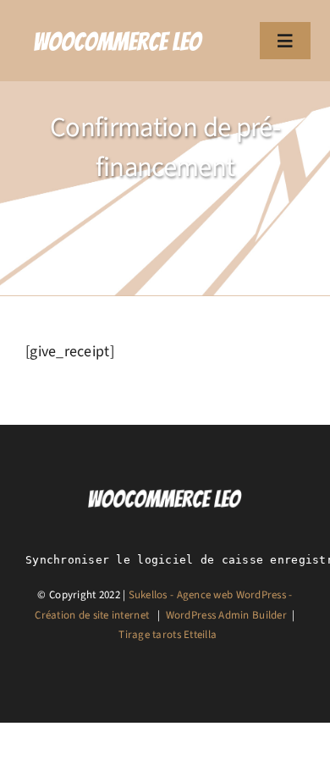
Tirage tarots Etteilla (167, 634)
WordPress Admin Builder (226, 615)
